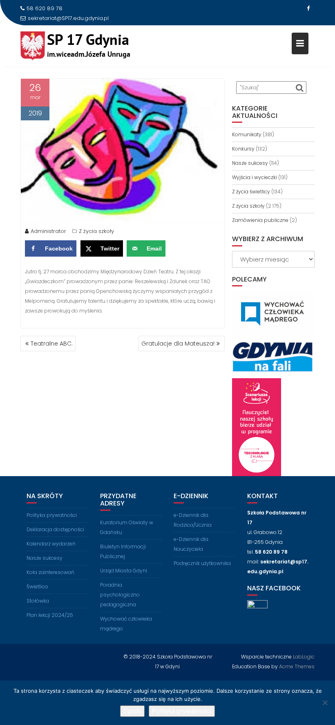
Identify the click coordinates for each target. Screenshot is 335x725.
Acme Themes (297, 666)
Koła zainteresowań (50, 572)
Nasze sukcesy (250, 163)
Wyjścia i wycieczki (254, 177)
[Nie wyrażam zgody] (325, 702)
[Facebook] (308, 8)
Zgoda (132, 711)
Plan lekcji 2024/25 (50, 615)
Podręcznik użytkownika (202, 563)
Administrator (48, 231)
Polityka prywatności (52, 515)
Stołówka (38, 600)
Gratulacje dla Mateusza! (177, 343)
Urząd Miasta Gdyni (123, 570)
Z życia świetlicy (251, 191)
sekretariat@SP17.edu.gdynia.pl (68, 18)
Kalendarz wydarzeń (51, 543)
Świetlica (37, 586)
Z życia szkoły (96, 231)
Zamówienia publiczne (260, 220)
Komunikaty (246, 134)
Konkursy (243, 148)
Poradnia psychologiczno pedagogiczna (120, 594)
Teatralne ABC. (52, 343)
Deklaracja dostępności (55, 529)
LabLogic (304, 656)
